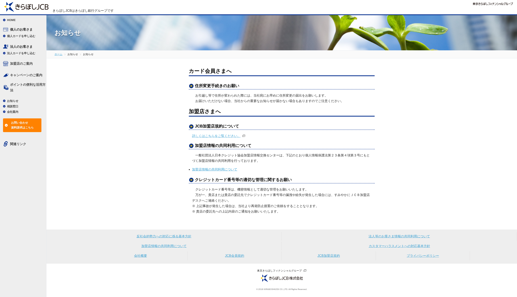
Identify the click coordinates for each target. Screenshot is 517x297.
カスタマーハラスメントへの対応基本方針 (399, 246)
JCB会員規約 (234, 255)
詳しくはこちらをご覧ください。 (216, 136)
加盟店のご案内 (21, 63)
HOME (11, 20)
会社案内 (12, 111)
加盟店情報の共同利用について (214, 169)
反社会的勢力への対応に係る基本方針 (164, 236)
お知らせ (12, 100)
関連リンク (18, 144)
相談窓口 (12, 106)
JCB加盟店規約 (328, 255)
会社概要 (140, 255)
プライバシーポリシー (423, 255)
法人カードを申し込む (21, 53)
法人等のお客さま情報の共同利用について (399, 236)
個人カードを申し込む (21, 36)
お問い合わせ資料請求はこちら (22, 125)
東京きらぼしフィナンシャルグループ (279, 270)
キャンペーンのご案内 (26, 75)
